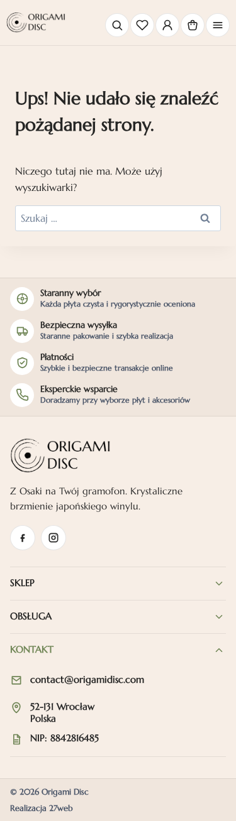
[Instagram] (53, 537)
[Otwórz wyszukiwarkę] (117, 25)
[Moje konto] (167, 25)
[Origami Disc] (35, 22)
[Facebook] (22, 537)
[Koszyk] (193, 25)
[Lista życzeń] (142, 25)
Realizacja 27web (41, 808)
